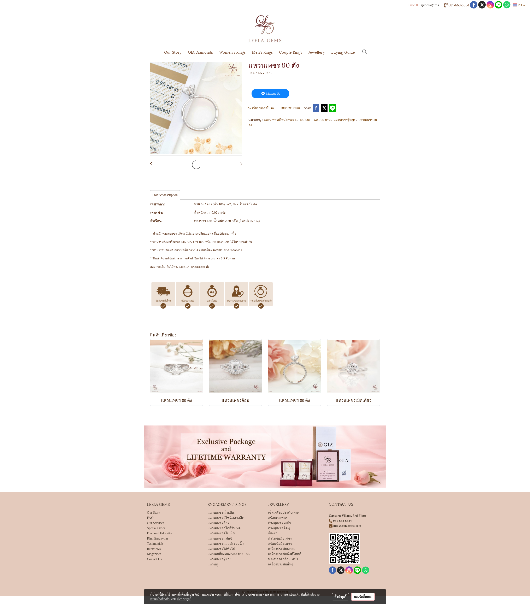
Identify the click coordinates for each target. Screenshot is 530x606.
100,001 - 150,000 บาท (315, 119)
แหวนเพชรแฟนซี (219, 538)
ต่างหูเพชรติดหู (279, 528)
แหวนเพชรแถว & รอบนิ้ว (225, 543)
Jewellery (316, 52)
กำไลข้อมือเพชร (280, 538)
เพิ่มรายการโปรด (262, 108)
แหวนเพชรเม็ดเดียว (221, 512)
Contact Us (154, 559)
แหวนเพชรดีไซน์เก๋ (221, 533)
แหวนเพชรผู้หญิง (345, 119)
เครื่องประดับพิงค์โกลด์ (284, 554)
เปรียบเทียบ (292, 108)
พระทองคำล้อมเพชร (283, 559)
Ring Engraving (157, 538)
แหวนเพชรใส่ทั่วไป (221, 549)
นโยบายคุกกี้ (184, 599)
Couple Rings (290, 52)
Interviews (154, 549)
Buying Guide (343, 52)
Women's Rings (232, 52)
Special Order (156, 528)
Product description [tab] (165, 195)
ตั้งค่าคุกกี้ (340, 597)
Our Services (155, 523)
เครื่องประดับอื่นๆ (280, 564)
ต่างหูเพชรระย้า (279, 523)
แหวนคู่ (212, 564)
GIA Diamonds (200, 52)
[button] (364, 52)
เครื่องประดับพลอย (281, 549)
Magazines (154, 554)
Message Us (272, 93)
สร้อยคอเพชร (278, 517)
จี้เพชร (272, 533)
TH (520, 5)
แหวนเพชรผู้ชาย (219, 559)
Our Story (173, 52)
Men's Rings (262, 52)
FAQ (150, 517)
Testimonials (155, 543)
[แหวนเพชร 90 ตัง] (196, 108)
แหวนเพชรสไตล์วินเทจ (224, 528)
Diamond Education (160, 533)
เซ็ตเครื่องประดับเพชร (284, 512)
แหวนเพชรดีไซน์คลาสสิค (280, 119)
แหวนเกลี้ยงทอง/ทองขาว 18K (228, 554)
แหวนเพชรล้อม (218, 523)
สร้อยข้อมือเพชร (280, 543)
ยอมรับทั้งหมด (363, 597)
